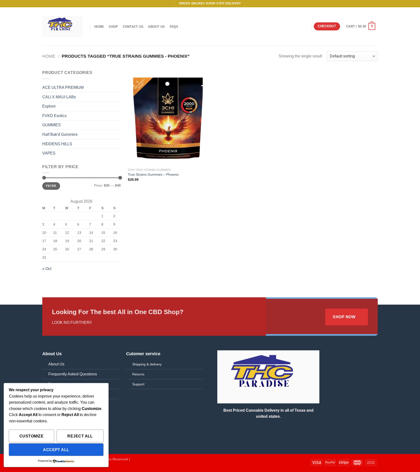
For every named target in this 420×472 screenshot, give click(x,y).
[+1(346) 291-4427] (54, 3)
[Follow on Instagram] (366, 3)
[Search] (305, 26)
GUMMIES (51, 125)
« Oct (46, 269)
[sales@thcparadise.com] (44, 3)
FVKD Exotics (54, 116)
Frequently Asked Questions (72, 374)
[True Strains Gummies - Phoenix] (168, 118)
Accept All (56, 450)
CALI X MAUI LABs (59, 97)
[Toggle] (119, 88)
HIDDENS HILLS (57, 144)
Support (138, 384)
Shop (113, 26)
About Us (156, 26)
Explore (49, 106)
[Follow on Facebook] (361, 3)
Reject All (80, 436)
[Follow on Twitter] (370, 3)
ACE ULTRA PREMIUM (63, 87)
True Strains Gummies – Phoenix (153, 174)
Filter (51, 186)
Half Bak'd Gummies (60, 134)
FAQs (174, 26)
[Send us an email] (375, 3)
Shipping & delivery (147, 364)
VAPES (48, 153)
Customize (31, 436)
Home (99, 26)
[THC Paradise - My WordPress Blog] (62, 26)
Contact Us (133, 26)
